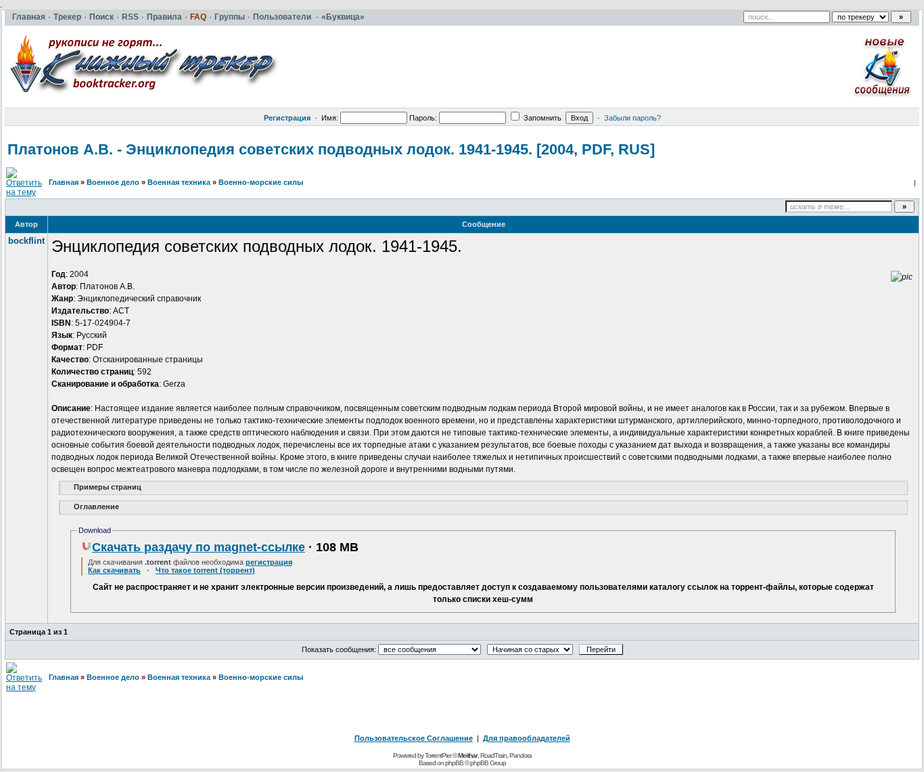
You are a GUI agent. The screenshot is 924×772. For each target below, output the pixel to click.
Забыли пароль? (632, 118)
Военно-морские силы (260, 182)
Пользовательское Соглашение (413, 738)
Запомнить (541, 118)
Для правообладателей (526, 738)
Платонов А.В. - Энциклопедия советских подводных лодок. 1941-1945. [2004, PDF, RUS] (331, 149)
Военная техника (178, 182)
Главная (63, 182)
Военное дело (113, 182)
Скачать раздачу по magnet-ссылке (198, 547)
